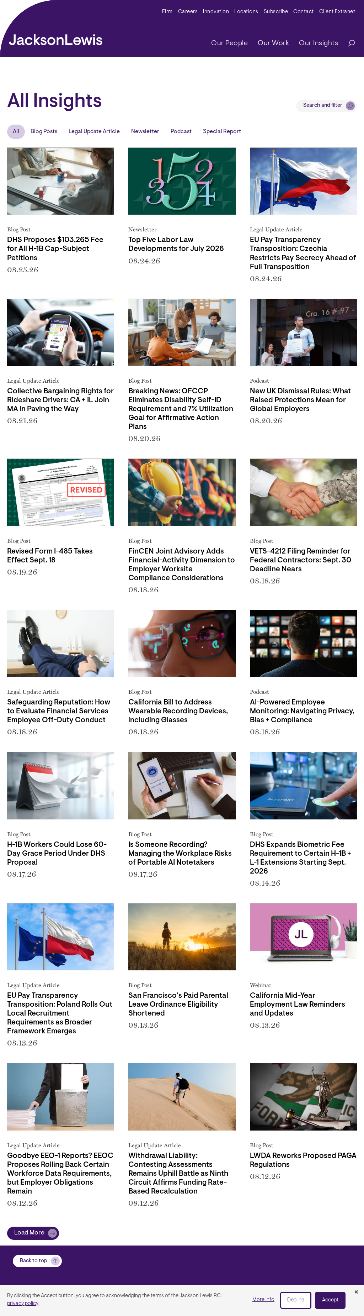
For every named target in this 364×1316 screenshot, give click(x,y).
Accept (330, 1300)
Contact (303, 12)
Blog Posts (44, 132)
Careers (188, 12)
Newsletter (145, 132)
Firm (167, 12)
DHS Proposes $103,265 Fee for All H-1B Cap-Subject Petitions (55, 249)
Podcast (181, 132)
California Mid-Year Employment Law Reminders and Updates (297, 1004)
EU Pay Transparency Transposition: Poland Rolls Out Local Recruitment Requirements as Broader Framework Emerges (59, 1013)
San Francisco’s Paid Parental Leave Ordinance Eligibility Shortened (178, 1004)
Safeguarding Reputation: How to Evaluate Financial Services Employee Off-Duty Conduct (58, 711)
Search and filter (322, 105)
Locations (246, 12)
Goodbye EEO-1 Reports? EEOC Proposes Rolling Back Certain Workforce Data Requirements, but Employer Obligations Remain (60, 1174)
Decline (295, 1300)
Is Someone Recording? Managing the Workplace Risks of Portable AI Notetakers (180, 853)
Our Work (273, 43)
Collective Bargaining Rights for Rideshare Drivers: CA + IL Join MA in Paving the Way (60, 400)
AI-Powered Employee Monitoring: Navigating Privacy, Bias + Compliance (302, 711)
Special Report (222, 132)
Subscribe (276, 12)
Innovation (216, 12)
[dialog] (182, 1300)
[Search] (348, 43)
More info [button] (263, 1299)
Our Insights (318, 43)
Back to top (33, 1261)
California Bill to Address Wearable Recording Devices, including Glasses (178, 711)
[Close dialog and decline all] (356, 1292)
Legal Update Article (94, 132)
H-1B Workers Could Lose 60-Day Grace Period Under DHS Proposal (57, 853)
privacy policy (22, 1303)
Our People (229, 43)
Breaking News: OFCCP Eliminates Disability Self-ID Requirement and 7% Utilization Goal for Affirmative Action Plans (180, 409)
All (16, 132)
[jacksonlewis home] (55, 38)
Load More (29, 1233)
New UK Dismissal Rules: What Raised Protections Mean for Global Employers (300, 400)
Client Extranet (337, 12)
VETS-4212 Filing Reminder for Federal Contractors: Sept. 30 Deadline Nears (300, 560)
